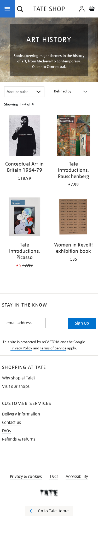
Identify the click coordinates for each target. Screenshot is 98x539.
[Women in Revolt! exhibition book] (73, 217)
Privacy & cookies (26, 476)
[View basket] (92, 9)
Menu (8, 8)
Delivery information (21, 414)
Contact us (11, 422)
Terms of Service (53, 348)
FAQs (6, 430)
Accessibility (77, 476)
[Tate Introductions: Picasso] (24, 217)
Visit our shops (16, 386)
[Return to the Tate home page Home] (49, 10)
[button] (20, 9)
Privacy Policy (21, 348)
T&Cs (54, 476)
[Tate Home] (49, 493)
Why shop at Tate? (19, 378)
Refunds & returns (19, 439)
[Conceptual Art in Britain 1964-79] (24, 136)
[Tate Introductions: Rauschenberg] (73, 136)
